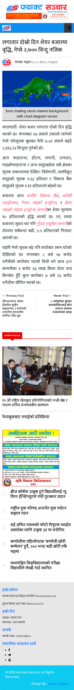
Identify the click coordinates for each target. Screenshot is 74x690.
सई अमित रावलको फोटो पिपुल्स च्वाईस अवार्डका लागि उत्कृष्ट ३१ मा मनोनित (40, 528)
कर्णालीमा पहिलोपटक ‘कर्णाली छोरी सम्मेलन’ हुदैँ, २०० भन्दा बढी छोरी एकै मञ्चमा (38, 546)
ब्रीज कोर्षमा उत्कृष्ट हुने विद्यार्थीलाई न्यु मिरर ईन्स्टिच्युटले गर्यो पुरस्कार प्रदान (38, 494)
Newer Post (61, 295)
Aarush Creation (58, 683)
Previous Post (14, 305)
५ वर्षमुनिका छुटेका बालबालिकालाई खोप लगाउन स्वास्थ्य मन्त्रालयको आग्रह (60, 307)
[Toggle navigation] (67, 28)
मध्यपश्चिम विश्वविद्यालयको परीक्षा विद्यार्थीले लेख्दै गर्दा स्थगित (35, 566)
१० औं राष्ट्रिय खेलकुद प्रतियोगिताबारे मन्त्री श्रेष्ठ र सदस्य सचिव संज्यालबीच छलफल (35, 402)
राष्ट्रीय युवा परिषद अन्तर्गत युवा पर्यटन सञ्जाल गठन (38, 511)
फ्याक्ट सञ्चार (23, 62)
